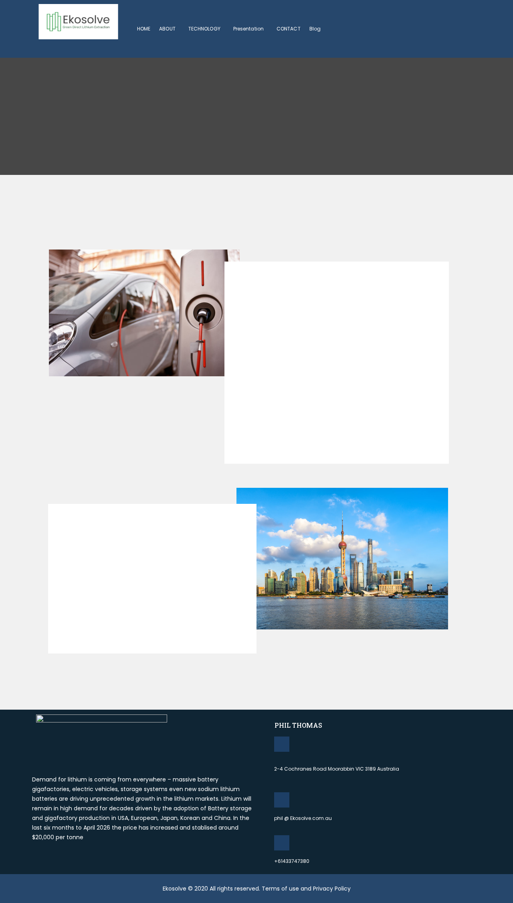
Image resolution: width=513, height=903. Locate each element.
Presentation (248, 28)
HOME (143, 28)
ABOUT (167, 28)
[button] (169, 29)
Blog (315, 28)
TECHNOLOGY (204, 28)
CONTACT (289, 28)
